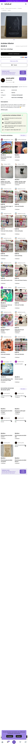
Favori (15, 65)
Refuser (19, 736)
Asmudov (17, 157)
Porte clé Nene (4, 255)
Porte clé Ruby (18, 255)
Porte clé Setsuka (19, 354)
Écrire (22, 79)
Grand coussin (19, 379)
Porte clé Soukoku (5, 354)
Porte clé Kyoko (19, 231)
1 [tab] (14, 39)
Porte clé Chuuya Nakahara (19, 330)
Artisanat (4, 10)
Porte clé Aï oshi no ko (6, 280)
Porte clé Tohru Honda (7, 231)
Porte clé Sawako (19, 206)
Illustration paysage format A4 (6, 157)
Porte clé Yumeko (19, 305)
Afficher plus (4, 109)
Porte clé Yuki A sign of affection (7, 207)
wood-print (10, 78)
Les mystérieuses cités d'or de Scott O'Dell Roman (7, 379)
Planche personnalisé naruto (6, 436)
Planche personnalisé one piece (6, 460)
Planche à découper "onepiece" (20, 411)
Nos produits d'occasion (11, 8)
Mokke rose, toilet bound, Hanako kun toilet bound (6, 182)
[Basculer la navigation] (2, 4)
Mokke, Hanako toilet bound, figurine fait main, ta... (20, 182)
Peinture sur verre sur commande (6, 305)
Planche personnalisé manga (6, 411)
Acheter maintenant (14, 54)
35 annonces (9, 80)
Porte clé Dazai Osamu (21, 280)
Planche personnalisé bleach (20, 460)
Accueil (2, 8)
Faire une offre (14, 61)
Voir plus (23, 135)
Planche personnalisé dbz (20, 436)
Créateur (20, 8)
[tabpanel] (14, 25)
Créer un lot (22, 72)
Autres (9, 10)
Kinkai (8, 4)
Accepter (9, 736)
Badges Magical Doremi (5, 330)
